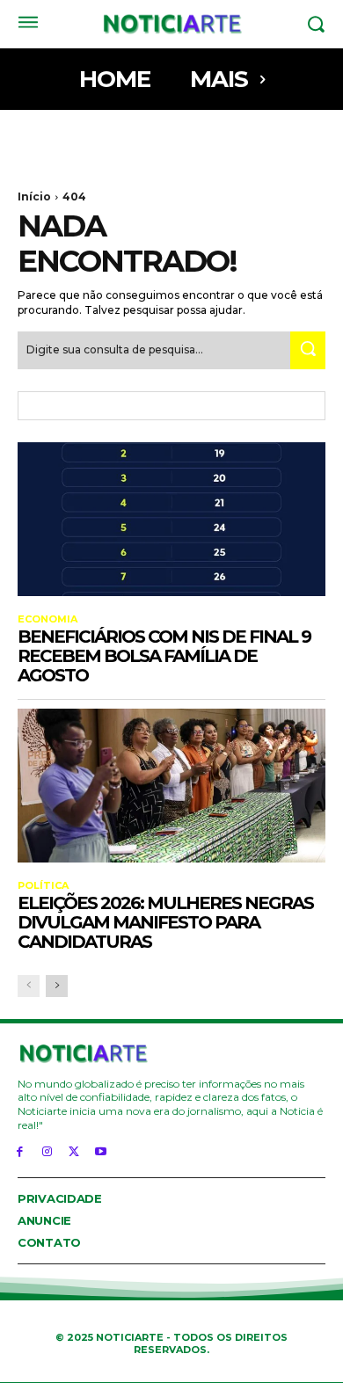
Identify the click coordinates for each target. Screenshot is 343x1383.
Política (43, 886)
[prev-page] (29, 986)
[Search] (307, 350)
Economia (47, 619)
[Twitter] (74, 1150)
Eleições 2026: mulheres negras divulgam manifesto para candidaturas (165, 922)
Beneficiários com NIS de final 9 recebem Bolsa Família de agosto (164, 656)
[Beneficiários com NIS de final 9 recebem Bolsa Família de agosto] (171, 519)
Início (34, 196)
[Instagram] (47, 1150)
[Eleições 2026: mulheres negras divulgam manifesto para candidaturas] (171, 786)
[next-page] (57, 986)
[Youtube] (100, 1150)
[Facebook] (20, 1150)
